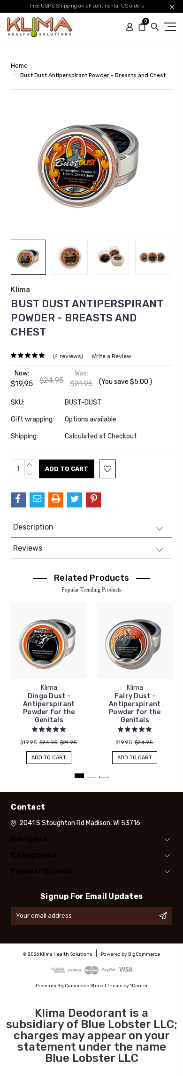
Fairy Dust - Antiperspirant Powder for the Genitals (135, 708)
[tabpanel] (49, 678)
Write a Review (111, 356)
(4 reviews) (68, 356)
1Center (139, 986)
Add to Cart (48, 758)
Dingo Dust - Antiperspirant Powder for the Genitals (49, 708)
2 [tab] (91, 777)
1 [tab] (79, 775)
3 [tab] (103, 777)
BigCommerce (144, 954)
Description (33, 526)
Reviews (27, 548)
